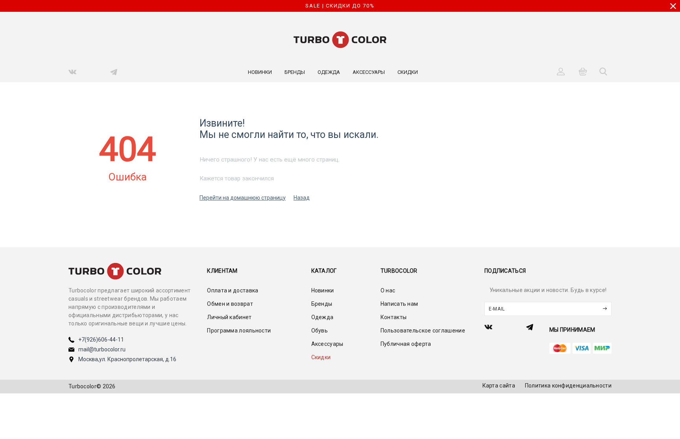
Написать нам (399, 304)
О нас (388, 290)
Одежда (329, 72)
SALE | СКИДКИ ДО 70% (339, 6)
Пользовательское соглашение (423, 330)
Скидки (407, 72)
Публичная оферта (406, 344)
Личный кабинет (229, 317)
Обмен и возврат (230, 304)
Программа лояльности (239, 330)
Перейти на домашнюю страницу (243, 198)
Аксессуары (369, 72)
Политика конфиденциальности (568, 385)
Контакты (394, 317)
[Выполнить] (605, 309)
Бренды (295, 72)
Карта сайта (498, 385)
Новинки (260, 72)
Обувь (319, 330)
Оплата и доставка (232, 290)
